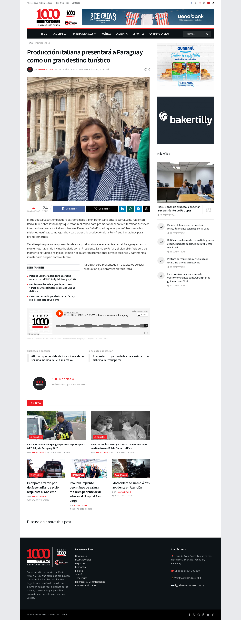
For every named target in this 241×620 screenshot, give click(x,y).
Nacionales (59, 33)
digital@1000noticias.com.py (189, 585)
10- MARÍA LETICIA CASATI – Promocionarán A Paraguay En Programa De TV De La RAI (74, 339)
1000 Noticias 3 (38, 496)
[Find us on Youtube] (208, 3)
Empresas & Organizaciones (90, 581)
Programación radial (86, 585)
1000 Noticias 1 (38, 452)
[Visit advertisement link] (148, 17)
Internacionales (83, 33)
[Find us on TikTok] (213, 3)
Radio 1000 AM (33, 339)
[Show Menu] (31, 34)
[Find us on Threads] (204, 3)
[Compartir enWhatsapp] (130, 209)
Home (30, 42)
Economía (121, 33)
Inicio (43, 33)
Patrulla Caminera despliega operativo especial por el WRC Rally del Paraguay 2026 (56, 446)
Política (106, 33)
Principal (104, 69)
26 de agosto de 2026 (59, 452)
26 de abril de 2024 (68, 69)
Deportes (138, 33)
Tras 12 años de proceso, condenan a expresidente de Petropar (178, 208)
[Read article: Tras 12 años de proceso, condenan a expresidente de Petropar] (185, 182)
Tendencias (81, 578)
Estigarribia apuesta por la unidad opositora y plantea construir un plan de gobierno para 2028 (188, 277)
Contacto (75, 2)
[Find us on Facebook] (191, 3)
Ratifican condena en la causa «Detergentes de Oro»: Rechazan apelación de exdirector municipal (190, 243)
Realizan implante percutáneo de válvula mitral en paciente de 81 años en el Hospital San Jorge (85, 492)
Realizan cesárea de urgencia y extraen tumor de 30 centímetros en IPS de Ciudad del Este (52, 288)
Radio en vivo (161, 33)
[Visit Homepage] (52, 17)
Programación (63, 2)
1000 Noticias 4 (45, 69)
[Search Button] (208, 34)
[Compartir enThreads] (146, 209)
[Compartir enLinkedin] (122, 209)
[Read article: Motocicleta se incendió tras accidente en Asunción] (131, 468)
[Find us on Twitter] (195, 3)
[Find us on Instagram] (200, 3)
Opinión (79, 574)
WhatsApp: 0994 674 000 (187, 578)
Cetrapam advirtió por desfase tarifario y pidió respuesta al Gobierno (43, 487)
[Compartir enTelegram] (138, 209)
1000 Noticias (40, 614)
